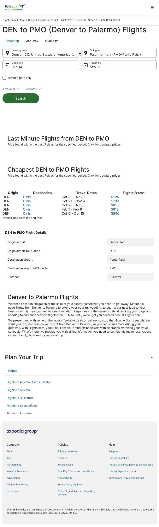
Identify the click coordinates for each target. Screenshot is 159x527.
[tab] (12, 40)
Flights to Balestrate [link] (20, 397)
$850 (115, 213)
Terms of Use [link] (65, 464)
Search (20, 98)
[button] (79, 357)
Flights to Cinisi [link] (47, 20)
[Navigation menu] (152, 7)
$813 (115, 205)
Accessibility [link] (65, 477)
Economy (31, 89)
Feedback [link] (12, 491)
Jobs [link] (9, 458)
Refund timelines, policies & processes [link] (131, 464)
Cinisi (27, 197)
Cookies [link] (62, 458)
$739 (115, 201)
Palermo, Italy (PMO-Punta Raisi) (115, 54)
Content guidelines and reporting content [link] (76, 493)
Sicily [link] (31, 20)
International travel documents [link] (126, 477)
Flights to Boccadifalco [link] (22, 405)
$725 (115, 197)
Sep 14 (17, 67)
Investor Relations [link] (17, 471)
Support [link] (113, 451)
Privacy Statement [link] (68, 451)
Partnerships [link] (14, 464)
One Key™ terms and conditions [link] (76, 471)
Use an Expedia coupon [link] (122, 471)
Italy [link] (21, 20)
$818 (115, 209)
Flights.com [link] (9, 20)
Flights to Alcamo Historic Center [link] (29, 382)
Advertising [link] (13, 477)
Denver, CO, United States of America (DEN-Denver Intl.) (45, 54)
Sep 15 (95, 67)
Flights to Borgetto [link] (19, 413)
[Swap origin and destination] (80, 53)
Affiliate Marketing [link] (17, 484)
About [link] (10, 451)
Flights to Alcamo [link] (18, 390)
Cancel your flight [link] (119, 458)
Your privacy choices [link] (70, 484)
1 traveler (8, 89)
